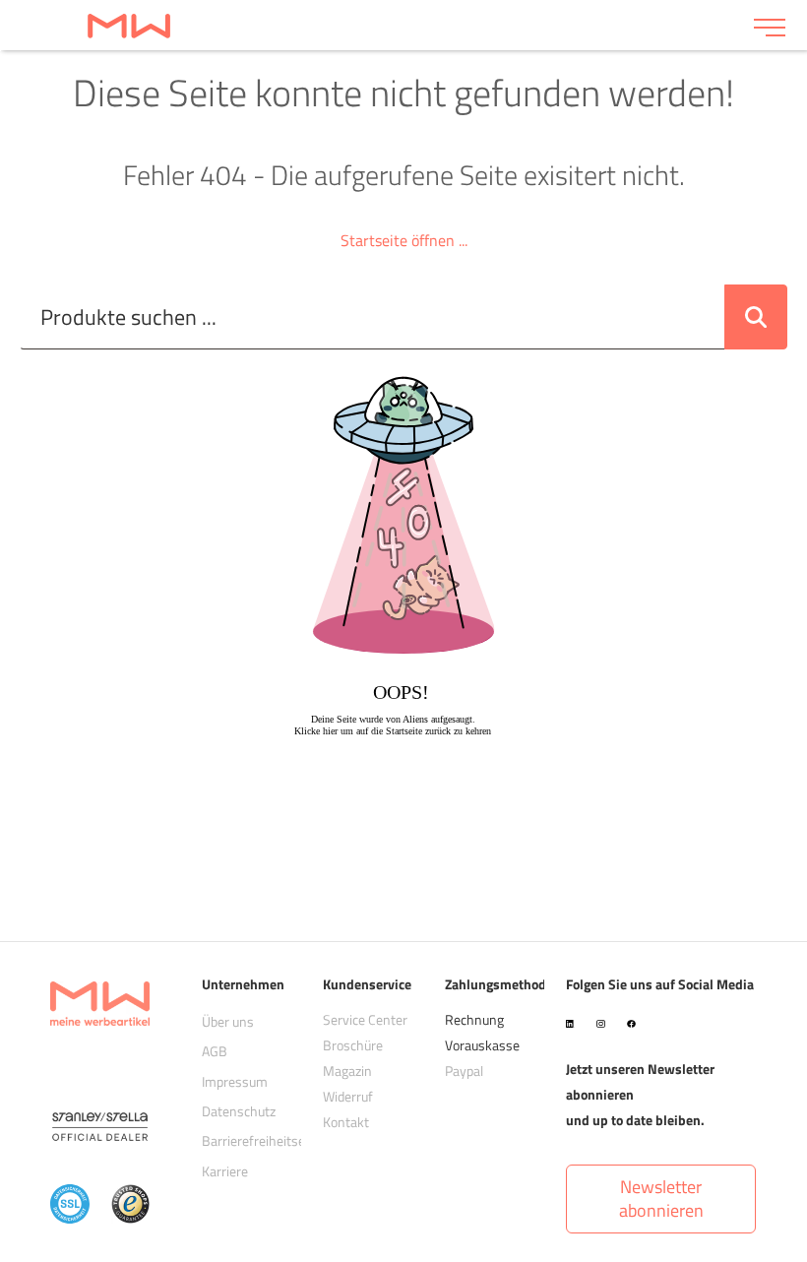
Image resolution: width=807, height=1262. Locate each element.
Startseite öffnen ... (404, 240)
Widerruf (348, 1096)
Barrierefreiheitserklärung (277, 1140)
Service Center (365, 1019)
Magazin (347, 1070)
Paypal (464, 1070)
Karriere (225, 1171)
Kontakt (346, 1121)
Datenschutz (239, 1111)
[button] (661, 1199)
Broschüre (353, 1045)
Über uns (228, 1021)
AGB (214, 1051)
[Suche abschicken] (755, 316)
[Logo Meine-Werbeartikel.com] (377, 25)
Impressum (235, 1081)
